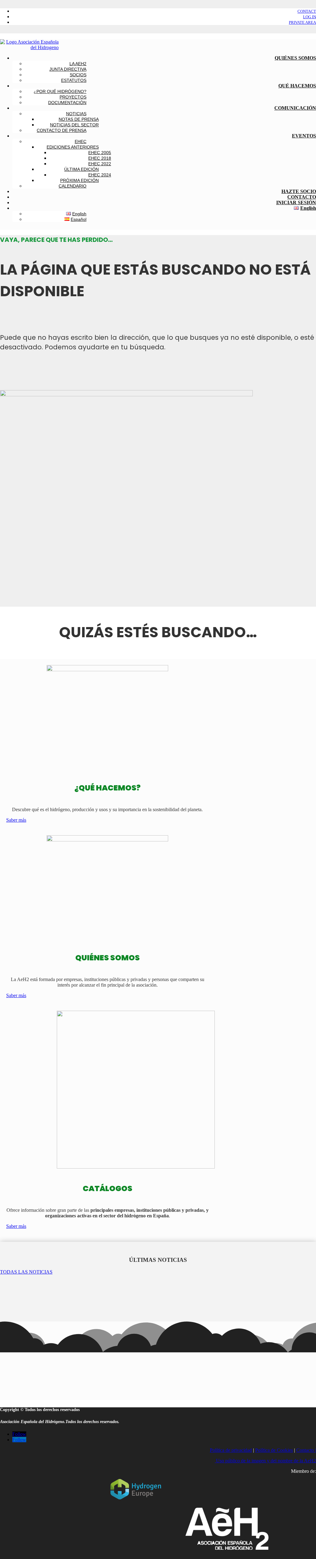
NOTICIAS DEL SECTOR (74, 124)
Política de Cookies (274, 1450)
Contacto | (306, 1450)
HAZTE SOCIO (298, 191)
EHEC (80, 141)
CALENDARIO (72, 185)
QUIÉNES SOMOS (295, 58)
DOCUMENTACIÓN (67, 102)
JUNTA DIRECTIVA (67, 69)
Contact (306, 11)
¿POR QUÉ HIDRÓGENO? (60, 91)
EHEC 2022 (99, 163)
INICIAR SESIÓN (296, 202)
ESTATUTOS (73, 80)
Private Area (302, 22)
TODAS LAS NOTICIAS (26, 1272)
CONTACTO (301, 197)
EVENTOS (304, 135)
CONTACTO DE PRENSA (61, 130)
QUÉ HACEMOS (297, 85)
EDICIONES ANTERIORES (73, 147)
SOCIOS (78, 74)
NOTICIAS (76, 113)
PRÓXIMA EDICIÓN (79, 180)
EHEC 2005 (99, 152)
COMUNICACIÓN (295, 108)
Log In (309, 17)
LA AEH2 (77, 63)
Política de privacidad (231, 1450)
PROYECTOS (73, 97)
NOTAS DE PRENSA (79, 119)
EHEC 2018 (99, 158)
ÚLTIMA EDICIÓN (81, 169)
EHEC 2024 (99, 174)
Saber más (16, 820)
